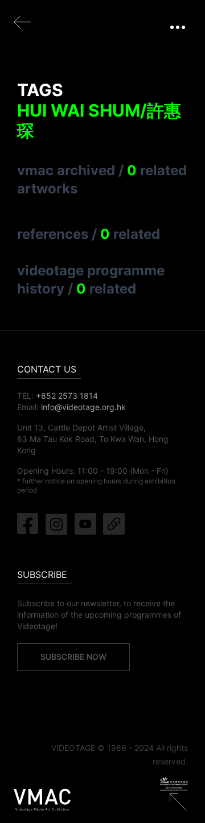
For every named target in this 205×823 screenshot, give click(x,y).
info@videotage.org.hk (83, 407)
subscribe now (73, 656)
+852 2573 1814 (67, 395)
